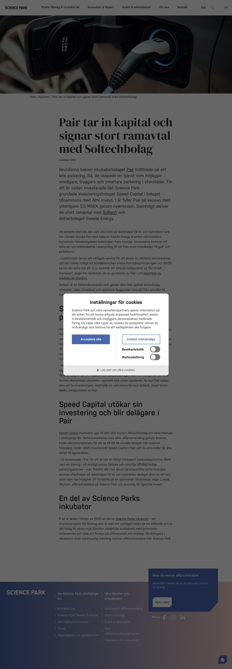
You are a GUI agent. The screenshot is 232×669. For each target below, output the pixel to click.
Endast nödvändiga (141, 339)
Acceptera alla (91, 339)
